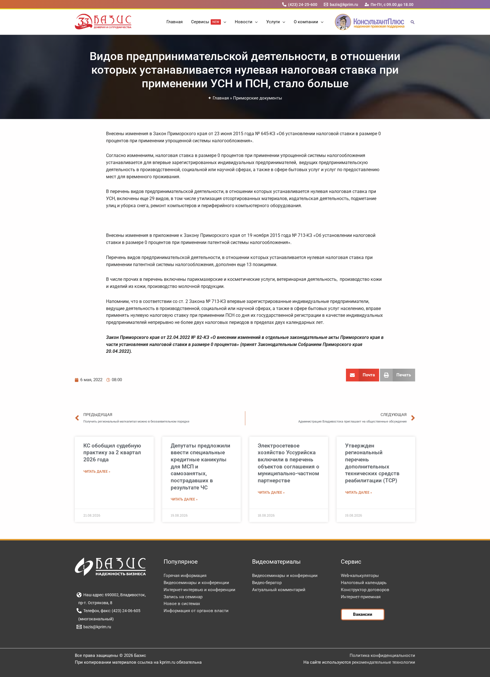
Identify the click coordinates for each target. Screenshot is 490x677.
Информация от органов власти (196, 610)
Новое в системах (182, 603)
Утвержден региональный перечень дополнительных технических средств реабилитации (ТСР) (372, 463)
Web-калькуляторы (360, 575)
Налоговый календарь (363, 582)
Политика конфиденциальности (382, 655)
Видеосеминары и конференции (196, 582)
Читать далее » (96, 472)
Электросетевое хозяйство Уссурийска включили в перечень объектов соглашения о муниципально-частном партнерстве (288, 463)
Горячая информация (185, 575)
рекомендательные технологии (383, 662)
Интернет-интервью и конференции (199, 589)
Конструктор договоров (365, 589)
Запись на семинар (183, 596)
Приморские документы (257, 98)
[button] (223, 22)
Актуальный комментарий (278, 589)
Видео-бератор (267, 582)
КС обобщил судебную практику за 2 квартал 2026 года (112, 452)
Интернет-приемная (361, 596)
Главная (221, 98)
